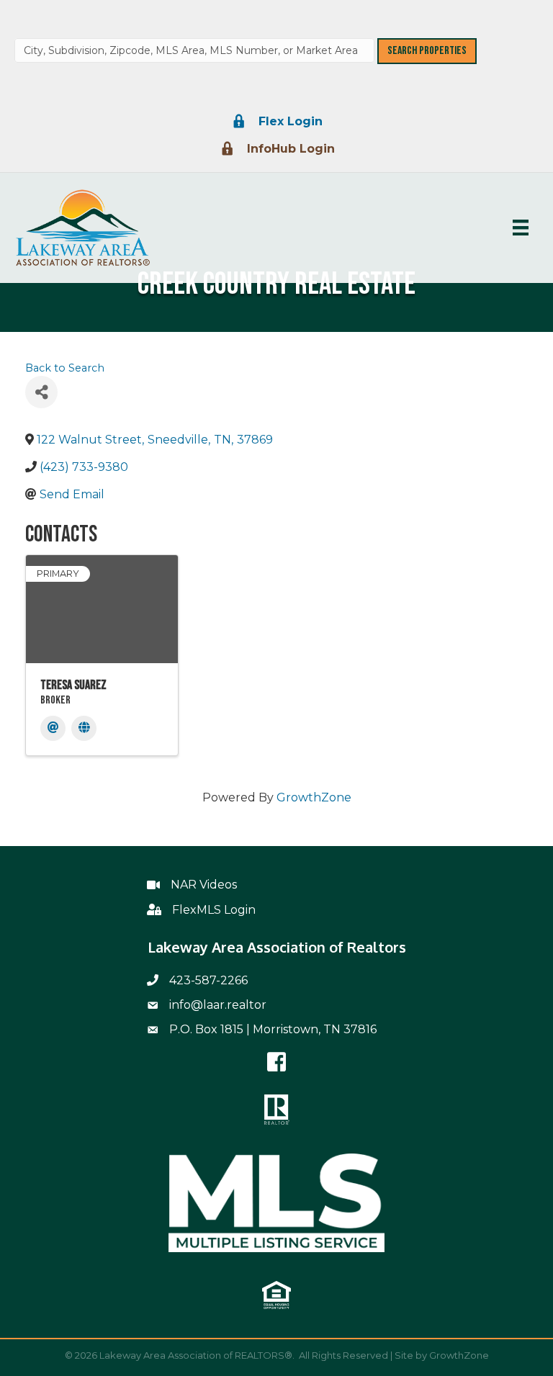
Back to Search (64, 367)
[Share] (41, 392)
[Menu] (521, 228)
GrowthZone (313, 797)
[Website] (83, 728)
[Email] (53, 728)
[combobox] (194, 50)
